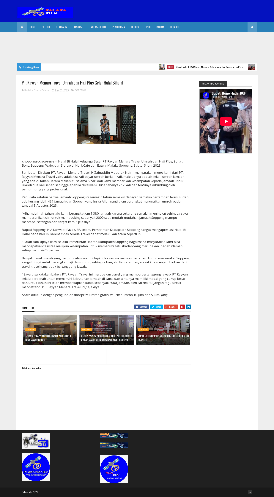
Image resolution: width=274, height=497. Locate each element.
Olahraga (61, 27)
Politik (46, 27)
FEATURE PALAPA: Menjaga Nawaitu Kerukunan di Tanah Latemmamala (48, 337)
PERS (161, 67)
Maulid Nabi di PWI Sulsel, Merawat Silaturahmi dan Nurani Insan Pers (200, 67)
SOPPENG (80, 90)
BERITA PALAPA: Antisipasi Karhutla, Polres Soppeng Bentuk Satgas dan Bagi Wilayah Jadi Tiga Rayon (106, 337)
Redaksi (174, 27)
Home (33, 27)
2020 (35, 491)
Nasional (78, 27)
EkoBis (135, 27)
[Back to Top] (250, 492)
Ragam (160, 27)
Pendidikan (118, 27)
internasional (98, 27)
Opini (148, 27)
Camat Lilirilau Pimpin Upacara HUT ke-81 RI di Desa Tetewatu (163, 337)
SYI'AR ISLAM (254, 67)
